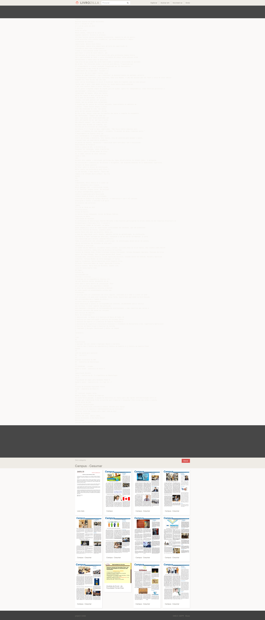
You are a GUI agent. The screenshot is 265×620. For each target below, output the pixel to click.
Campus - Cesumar (84, 557)
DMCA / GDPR (178, 616)
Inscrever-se (177, 3)
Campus (109, 511)
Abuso (187, 616)
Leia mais (80, 511)
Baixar (185, 461)
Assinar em (165, 3)
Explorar (154, 3)
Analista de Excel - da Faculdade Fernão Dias (115, 587)
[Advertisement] (132, 12)
